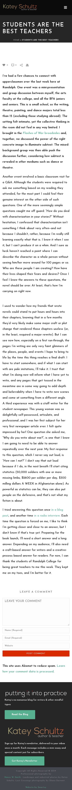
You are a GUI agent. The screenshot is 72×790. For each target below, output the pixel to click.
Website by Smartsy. (36, 787)
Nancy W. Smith (13, 777)
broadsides (41, 133)
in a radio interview (47, 515)
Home (16, 40)
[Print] (29, 65)
